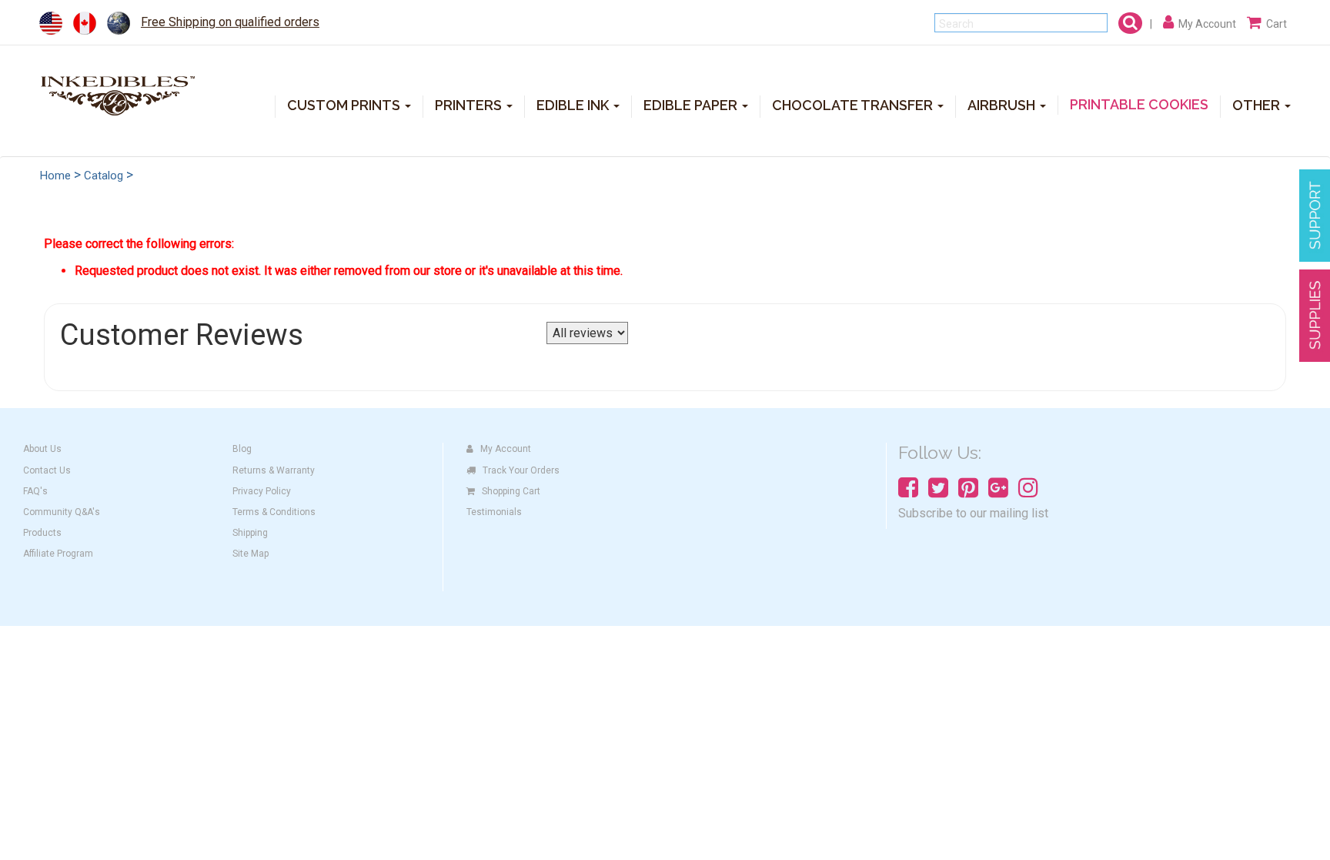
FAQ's (35, 491)
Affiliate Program (58, 553)
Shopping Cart (511, 491)
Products (42, 532)
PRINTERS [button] (470, 105)
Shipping (250, 532)
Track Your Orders (521, 470)
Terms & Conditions (274, 512)
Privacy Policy (261, 491)
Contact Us (47, 470)
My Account (505, 448)
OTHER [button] (1257, 105)
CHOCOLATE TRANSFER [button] (854, 105)
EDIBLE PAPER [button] (691, 105)
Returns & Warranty (273, 470)
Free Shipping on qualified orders (230, 22)
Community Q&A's (61, 512)
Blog (242, 448)
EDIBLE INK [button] (574, 105)
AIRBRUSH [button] (1002, 105)
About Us (42, 448)
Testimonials (494, 512)
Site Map (250, 553)
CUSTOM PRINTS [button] (345, 105)
